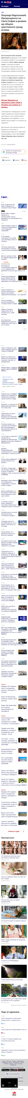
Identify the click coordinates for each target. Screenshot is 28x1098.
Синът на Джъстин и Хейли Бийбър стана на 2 (14, 1029)
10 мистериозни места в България (12, 980)
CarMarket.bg (5, 1062)
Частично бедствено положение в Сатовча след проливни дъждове (9, 248)
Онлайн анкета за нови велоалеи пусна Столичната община (9, 513)
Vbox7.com (8, 1061)
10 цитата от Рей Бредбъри (9, 961)
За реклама (10, 1077)
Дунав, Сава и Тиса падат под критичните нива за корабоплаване (9, 815)
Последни (4, 6)
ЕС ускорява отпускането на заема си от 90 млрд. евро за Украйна (8, 239)
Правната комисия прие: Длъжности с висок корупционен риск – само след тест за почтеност (13, 566)
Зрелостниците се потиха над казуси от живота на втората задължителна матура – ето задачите (13, 292)
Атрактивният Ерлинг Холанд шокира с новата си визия (8, 751)
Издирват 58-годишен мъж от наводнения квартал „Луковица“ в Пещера (8, 689)
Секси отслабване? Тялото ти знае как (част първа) (13, 877)
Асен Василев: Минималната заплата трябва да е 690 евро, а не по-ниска (9, 322)
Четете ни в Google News (14, 1074)
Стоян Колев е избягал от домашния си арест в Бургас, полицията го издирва (9, 805)
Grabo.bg (22, 1062)
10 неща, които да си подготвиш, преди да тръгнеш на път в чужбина (13, 999)
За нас (5, 1077)
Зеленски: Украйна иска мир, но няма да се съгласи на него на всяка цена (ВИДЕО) (9, 598)
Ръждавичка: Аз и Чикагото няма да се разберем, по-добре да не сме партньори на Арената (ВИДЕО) (11, 555)
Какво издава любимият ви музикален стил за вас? (13, 940)
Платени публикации (18, 1077)
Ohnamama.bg (16, 1062)
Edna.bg (11, 1063)
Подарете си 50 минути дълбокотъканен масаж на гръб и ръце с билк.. (12, 382)
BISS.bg (10, 1062)
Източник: (4, 144)
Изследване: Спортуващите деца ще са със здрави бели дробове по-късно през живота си (13, 268)
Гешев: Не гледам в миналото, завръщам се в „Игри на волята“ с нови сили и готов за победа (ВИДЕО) (14, 782)
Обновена (3, 684)
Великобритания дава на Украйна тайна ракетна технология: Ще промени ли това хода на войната (12, 642)
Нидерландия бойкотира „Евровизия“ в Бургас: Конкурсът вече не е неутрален (9, 619)
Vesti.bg (15, 1063)
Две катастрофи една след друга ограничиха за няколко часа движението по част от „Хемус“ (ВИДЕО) (11, 631)
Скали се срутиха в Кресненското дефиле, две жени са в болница (9, 823)
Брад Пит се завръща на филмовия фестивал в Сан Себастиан (9, 406)
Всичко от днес (14, 831)
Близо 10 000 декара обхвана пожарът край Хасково (9, 699)
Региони (17, 6)
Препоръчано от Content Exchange (18, 1005)
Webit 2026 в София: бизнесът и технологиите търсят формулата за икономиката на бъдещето (11, 217)
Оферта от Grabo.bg (5, 377)
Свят (4, 197)
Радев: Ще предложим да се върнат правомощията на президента (8, 708)
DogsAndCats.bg (20, 1061)
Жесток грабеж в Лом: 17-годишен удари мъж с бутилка (9, 257)
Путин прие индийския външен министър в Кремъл (9, 460)
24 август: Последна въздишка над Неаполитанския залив (11, 1040)
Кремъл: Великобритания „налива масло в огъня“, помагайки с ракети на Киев (10, 451)
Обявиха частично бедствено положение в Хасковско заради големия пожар (9, 674)
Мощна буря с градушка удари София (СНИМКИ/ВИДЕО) (9, 369)
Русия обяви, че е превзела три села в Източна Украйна (8, 533)
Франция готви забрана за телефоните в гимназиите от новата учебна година (9, 483)
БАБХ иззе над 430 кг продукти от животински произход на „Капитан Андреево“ (9, 608)
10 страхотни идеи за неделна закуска (13, 921)
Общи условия (21, 1089)
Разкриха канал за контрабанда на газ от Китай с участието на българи (8, 523)
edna (4, 1033)
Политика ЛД (20, 1081)
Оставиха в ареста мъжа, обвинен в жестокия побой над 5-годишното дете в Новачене (10, 504)
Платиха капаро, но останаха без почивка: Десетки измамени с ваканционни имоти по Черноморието (9, 427)
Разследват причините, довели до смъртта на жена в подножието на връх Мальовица (9, 663)
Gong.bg (14, 1061)
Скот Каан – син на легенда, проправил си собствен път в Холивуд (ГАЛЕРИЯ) (9, 741)
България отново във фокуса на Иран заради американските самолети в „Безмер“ (9, 543)
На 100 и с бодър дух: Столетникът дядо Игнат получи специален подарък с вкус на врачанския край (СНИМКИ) (13, 471)
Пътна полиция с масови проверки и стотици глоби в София (9, 302)
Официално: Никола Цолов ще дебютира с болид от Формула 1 (13, 1051)
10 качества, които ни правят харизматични (10, 901)
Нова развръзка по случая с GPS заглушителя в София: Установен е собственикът (10, 721)
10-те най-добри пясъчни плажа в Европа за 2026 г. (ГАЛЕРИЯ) (7, 760)
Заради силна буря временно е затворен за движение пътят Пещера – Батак (8, 731)
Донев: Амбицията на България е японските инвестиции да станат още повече (8, 493)
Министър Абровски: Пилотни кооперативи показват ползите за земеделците (8, 359)
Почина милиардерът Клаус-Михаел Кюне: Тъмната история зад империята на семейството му (11, 279)
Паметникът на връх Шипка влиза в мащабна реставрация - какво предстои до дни (9, 416)
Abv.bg (3, 1061)
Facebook (17, 160)
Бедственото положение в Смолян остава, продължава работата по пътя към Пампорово (9, 577)
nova (4, 1023)
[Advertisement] (14, 178)
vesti (4, 1044)
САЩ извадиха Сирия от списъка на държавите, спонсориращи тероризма (9, 228)
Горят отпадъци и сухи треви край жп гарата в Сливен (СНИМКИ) (9, 349)
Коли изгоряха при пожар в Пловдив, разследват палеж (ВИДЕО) (7, 653)
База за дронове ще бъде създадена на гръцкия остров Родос (8, 206)
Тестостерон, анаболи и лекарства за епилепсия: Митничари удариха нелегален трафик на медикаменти (11, 440)
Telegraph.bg (13, 1065)
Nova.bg (20, 1063)
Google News (7, 160)
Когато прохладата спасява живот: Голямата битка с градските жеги (11, 1019)
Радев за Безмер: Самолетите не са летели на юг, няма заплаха (7, 312)
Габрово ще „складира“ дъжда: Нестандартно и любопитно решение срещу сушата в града (9, 396)
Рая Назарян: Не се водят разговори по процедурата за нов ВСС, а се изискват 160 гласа (10, 587)
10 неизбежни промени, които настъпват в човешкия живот (11, 857)
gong (4, 1055)
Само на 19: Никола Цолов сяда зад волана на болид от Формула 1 (9, 772)
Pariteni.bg (6, 1063)
